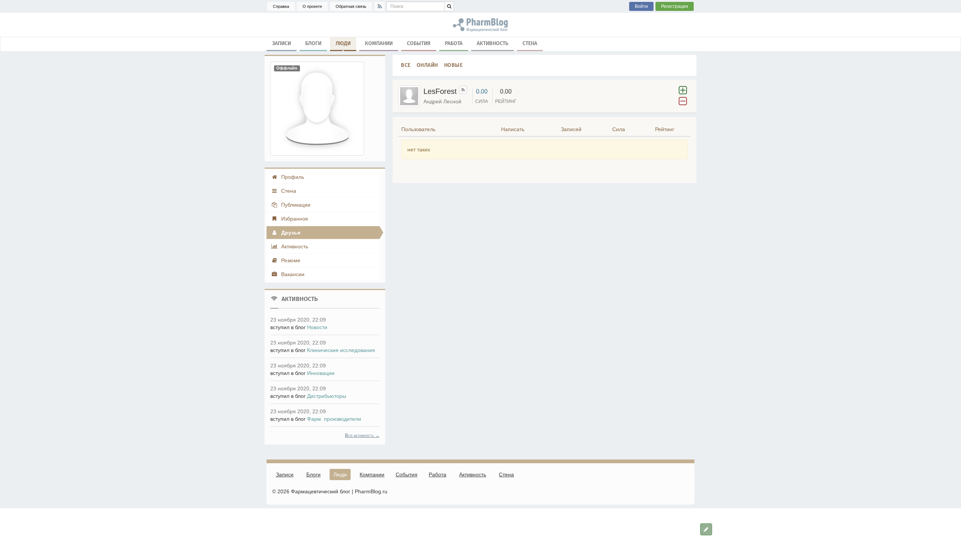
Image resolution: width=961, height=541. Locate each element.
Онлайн (427, 65)
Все (406, 65)
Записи (281, 43)
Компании (379, 43)
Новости (317, 327)
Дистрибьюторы (326, 396)
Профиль (292, 177)
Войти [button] (641, 6)
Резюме (290, 260)
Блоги (313, 43)
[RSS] (379, 6)
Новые (453, 65)
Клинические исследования (341, 350)
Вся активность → (362, 435)
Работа (453, 43)
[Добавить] (706, 529)
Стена (530, 43)
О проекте (312, 6)
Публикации (295, 205)
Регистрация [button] (674, 6)
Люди (343, 43)
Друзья (290, 233)
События (419, 43)
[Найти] (449, 6)
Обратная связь (351, 6)
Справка (281, 6)
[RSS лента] (463, 90)
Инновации (320, 373)
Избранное (294, 219)
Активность (492, 43)
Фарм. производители (334, 419)
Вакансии (292, 274)
